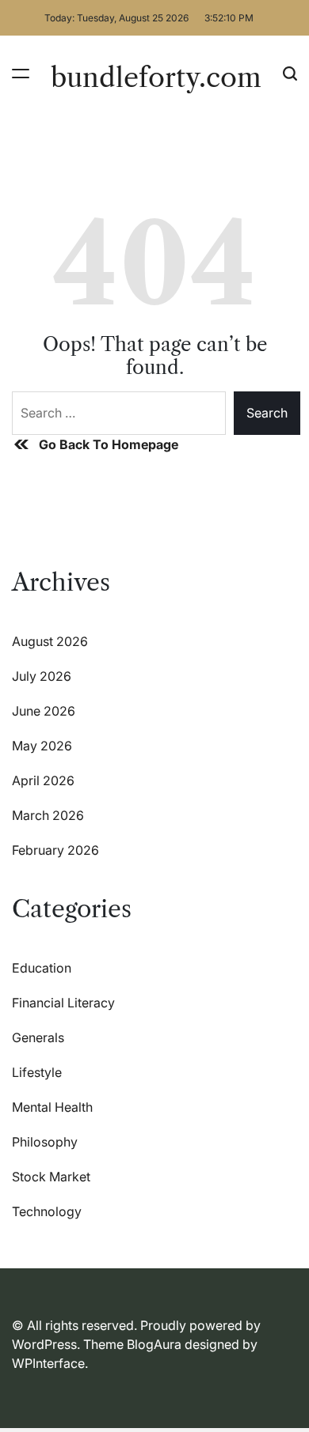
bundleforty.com (156, 77)
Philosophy (45, 1142)
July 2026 (41, 676)
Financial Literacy (63, 1003)
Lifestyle (37, 1072)
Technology (47, 1211)
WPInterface (48, 1363)
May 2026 (42, 746)
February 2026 (55, 850)
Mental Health (52, 1107)
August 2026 (50, 641)
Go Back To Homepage (108, 444)
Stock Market (51, 1177)
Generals (38, 1037)
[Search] (290, 73)
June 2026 (43, 711)
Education (41, 968)
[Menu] (20, 73)
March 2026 (48, 815)
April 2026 (43, 780)
